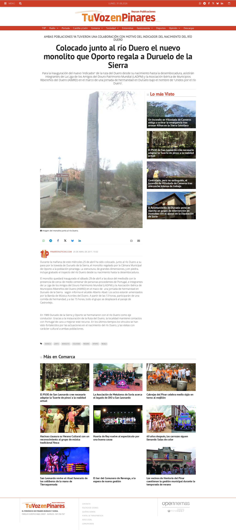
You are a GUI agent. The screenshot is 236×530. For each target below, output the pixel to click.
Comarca (96, 28)
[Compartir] (201, 3)
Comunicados (88, 523)
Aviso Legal (87, 520)
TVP (44, 28)
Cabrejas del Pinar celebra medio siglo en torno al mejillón (170, 396)
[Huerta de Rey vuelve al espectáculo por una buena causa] (117, 419)
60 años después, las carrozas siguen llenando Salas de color (167, 438)
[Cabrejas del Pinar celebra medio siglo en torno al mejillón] (171, 377)
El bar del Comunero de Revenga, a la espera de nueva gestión (114, 479)
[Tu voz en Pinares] (118, 16)
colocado (76, 344)
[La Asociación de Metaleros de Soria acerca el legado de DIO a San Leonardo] (117, 377)
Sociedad (111, 28)
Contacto (86, 504)
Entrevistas (127, 28)
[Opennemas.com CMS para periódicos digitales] (176, 507)
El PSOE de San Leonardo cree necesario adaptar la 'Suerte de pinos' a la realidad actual (171, 153)
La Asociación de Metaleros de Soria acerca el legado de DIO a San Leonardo (117, 396)
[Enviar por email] (138, 240)
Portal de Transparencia (92, 516)
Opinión (173, 28)
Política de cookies (90, 508)
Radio (52, 28)
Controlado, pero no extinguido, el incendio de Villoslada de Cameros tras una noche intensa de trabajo (170, 183)
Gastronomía (144, 28)
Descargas (189, 28)
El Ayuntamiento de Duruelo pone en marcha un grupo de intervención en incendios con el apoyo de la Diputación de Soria (171, 212)
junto (56, 344)
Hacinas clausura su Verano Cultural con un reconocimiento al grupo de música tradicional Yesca (64, 439)
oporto (95, 344)
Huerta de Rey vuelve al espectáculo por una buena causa (116, 438)
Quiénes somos (88, 512)
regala (104, 344)
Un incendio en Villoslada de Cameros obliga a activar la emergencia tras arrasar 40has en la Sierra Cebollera (169, 122)
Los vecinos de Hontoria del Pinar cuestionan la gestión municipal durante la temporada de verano (171, 481)
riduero (86, 344)
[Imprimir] (131, 240)
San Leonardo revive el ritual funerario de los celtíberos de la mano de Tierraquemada (64, 481)
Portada (66, 28)
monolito (66, 344)
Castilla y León (80, 28)
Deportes (161, 28)
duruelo (48, 344)
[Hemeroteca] (229, 3)
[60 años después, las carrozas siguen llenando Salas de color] (171, 419)
